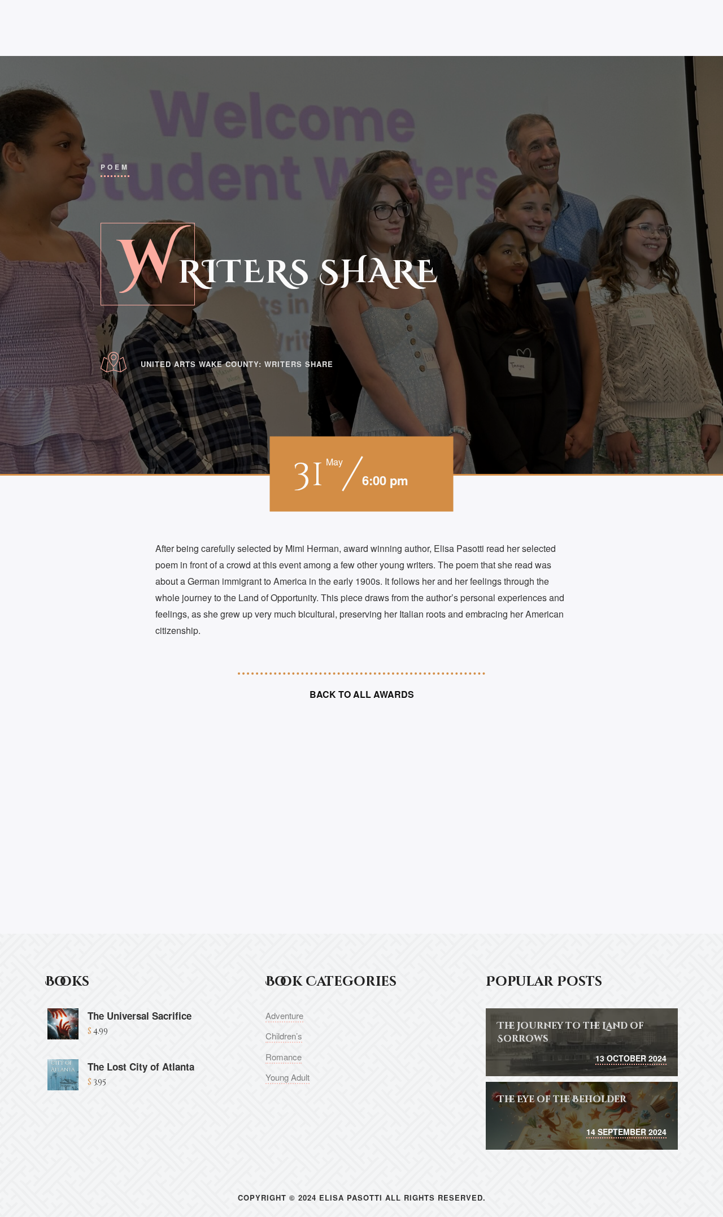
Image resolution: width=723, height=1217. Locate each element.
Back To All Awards (362, 694)
